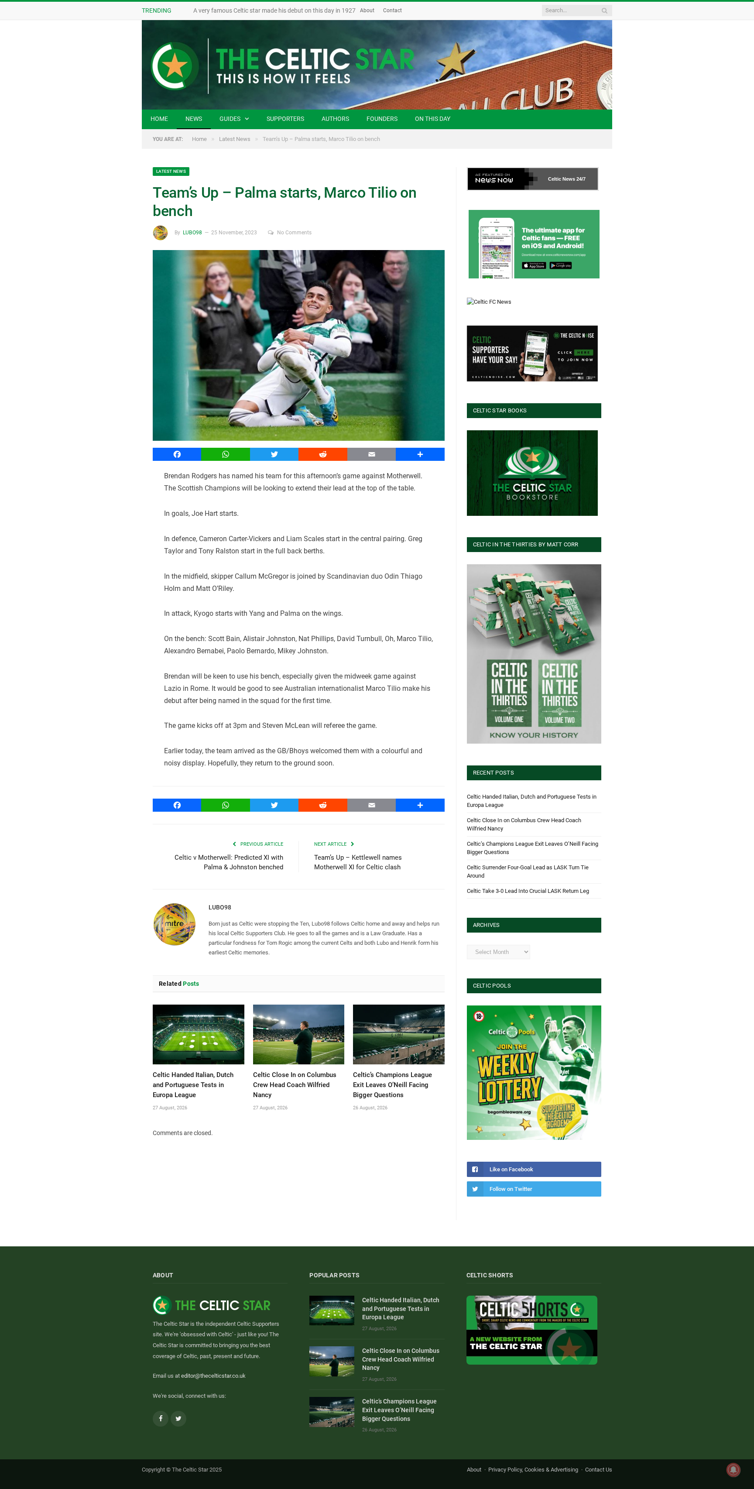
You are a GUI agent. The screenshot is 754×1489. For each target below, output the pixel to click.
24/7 (581, 179)
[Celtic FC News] (489, 301)
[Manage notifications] (733, 1470)
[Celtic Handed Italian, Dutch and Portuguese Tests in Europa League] (198, 1034)
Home (159, 118)
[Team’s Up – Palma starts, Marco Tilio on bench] (299, 346)
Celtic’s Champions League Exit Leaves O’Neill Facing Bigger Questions (392, 1085)
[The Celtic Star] (377, 65)
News (193, 118)
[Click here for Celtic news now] (534, 244)
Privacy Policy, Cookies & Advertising (533, 1469)
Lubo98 (192, 233)
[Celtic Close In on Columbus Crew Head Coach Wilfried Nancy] (299, 1034)
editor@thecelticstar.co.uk (213, 1375)
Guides (229, 118)
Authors (335, 118)
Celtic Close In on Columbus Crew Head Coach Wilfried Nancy (294, 1085)
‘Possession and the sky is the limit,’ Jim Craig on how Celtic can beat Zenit (293, 10)
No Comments (294, 233)
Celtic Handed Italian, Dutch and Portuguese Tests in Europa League (193, 1085)
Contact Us (598, 1469)
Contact (426, 10)
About (401, 10)
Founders (382, 118)
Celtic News (561, 179)
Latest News (171, 171)
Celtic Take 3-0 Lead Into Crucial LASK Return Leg (528, 891)
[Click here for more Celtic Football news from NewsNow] (503, 179)
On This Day (432, 118)
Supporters (285, 118)
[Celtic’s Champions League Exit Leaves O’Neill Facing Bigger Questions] (399, 1034)
